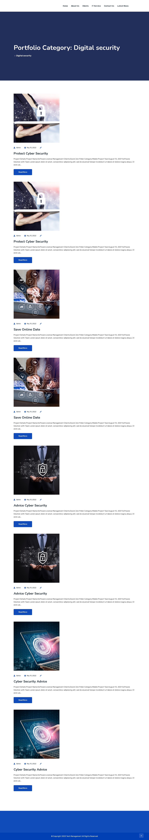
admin (18, 148)
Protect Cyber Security (31, 153)
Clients (85, 6)
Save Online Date (27, 329)
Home (65, 6)
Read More (23, 172)
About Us (75, 6)
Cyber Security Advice (30, 681)
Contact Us (109, 6)
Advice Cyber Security (30, 505)
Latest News (122, 6)
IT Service (96, 6)
